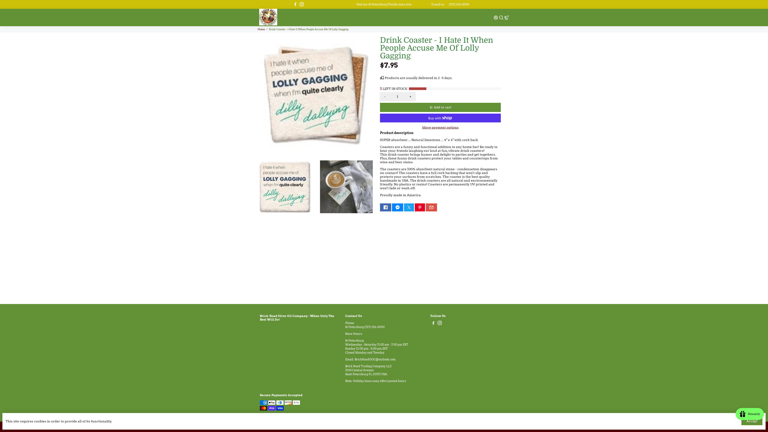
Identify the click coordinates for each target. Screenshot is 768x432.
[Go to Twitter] (409, 207)
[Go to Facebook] (295, 4)
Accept (751, 421)
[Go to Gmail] (431, 207)
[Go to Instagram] (301, 4)
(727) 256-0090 (459, 4)
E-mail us (437, 4)
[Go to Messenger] (397, 207)
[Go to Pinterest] (420, 207)
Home (261, 29)
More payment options (440, 127)
